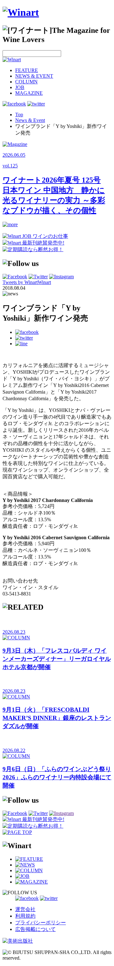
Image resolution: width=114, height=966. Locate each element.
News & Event (30, 120)
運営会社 (25, 909)
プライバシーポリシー (40, 922)
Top (19, 114)
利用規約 (25, 916)
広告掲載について (35, 929)
